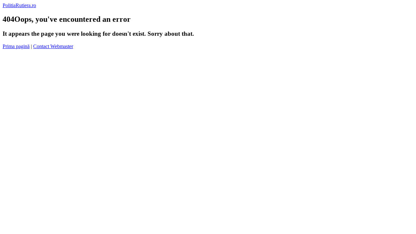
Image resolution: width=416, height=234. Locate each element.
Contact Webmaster (53, 46)
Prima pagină (16, 46)
